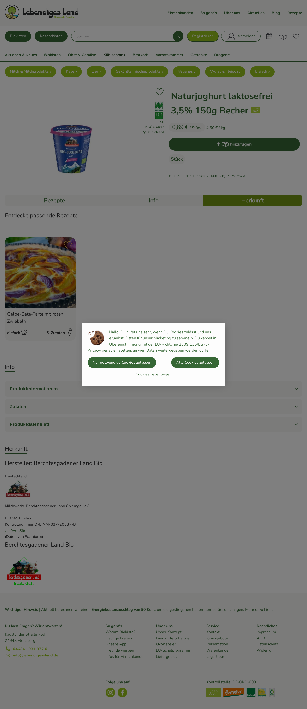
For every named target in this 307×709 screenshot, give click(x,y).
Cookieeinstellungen (153, 374)
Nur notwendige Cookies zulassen (122, 362)
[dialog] (153, 354)
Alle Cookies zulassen (195, 362)
